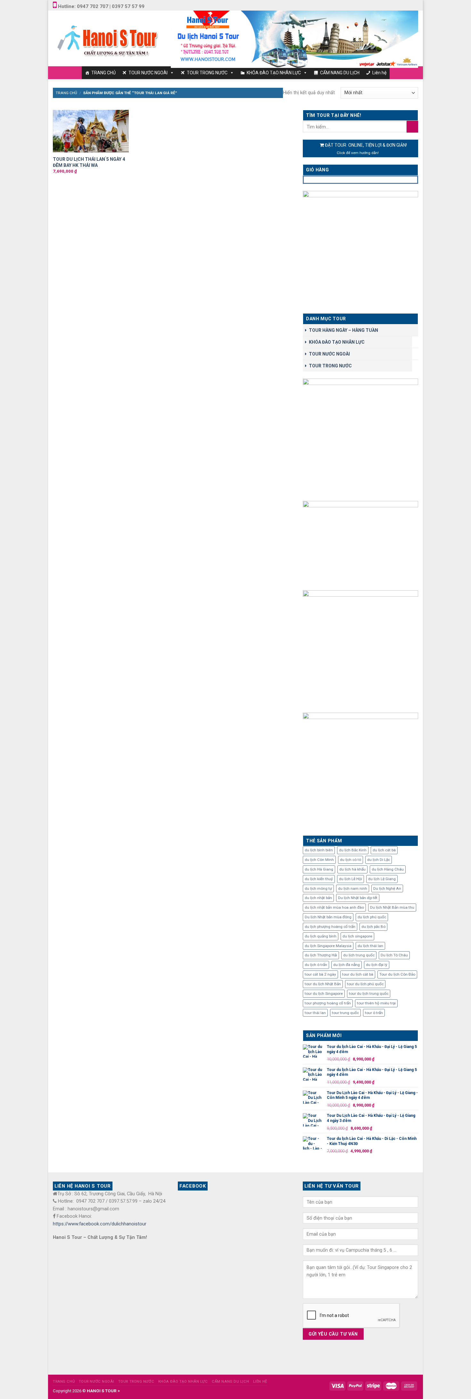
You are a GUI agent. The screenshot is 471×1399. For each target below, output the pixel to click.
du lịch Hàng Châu (388, 869)
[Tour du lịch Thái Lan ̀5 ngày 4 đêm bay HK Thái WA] (91, 131)
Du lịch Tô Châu (394, 955)
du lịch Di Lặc (378, 859)
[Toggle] (416, 342)
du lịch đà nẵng (346, 964)
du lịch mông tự (318, 888)
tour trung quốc (345, 1012)
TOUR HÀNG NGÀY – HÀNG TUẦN (343, 330)
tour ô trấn (374, 1012)
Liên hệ (379, 72)
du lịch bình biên (319, 850)
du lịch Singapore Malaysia (328, 946)
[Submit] (412, 126)
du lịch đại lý (376, 964)
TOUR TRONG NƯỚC (207, 72)
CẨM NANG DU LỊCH (339, 72)
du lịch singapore (357, 936)
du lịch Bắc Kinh (353, 850)
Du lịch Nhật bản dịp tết (357, 898)
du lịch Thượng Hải (321, 955)
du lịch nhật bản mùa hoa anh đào (334, 907)
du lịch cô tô (350, 859)
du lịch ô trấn (316, 964)
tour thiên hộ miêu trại (376, 1003)
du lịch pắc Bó (373, 926)
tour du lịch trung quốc (368, 993)
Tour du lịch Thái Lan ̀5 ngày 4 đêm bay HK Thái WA (89, 162)
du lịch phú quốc (372, 917)
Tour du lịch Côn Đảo (397, 974)
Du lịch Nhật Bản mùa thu (392, 907)
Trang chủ (66, 93)
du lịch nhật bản (318, 898)
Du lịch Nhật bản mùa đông (328, 917)
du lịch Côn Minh (319, 859)
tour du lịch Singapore (324, 993)
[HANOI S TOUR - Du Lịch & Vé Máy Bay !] (107, 38)
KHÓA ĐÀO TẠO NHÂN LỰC (274, 72)
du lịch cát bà (384, 850)
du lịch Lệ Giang (382, 879)
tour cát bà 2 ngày (320, 974)
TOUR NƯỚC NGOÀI (148, 72)
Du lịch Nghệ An (387, 888)
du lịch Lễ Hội (350, 879)
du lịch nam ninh (352, 888)
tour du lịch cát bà (357, 974)
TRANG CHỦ (103, 72)
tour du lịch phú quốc (365, 984)
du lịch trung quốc (359, 955)
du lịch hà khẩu (352, 869)
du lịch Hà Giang (319, 869)
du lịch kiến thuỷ (319, 879)
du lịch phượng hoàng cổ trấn (330, 926)
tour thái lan (315, 1012)
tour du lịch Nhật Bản (323, 984)
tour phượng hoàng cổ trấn (328, 1003)
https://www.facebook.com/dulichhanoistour (99, 1224)
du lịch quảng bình (320, 936)
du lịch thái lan (370, 946)
